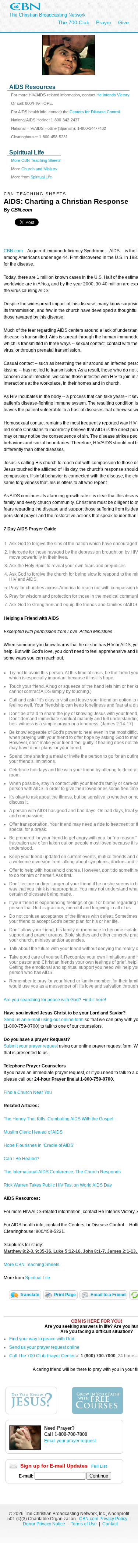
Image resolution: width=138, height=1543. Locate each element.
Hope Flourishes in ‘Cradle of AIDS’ (39, 1145)
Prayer (104, 22)
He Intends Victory (113, 95)
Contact (110, 1523)
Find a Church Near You (28, 1092)
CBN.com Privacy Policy (103, 1518)
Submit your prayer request (31, 1046)
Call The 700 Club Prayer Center (42, 1355)
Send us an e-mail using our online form (44, 1019)
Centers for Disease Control (95, 112)
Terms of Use (84, 1523)
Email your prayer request (70, 1440)
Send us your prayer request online (44, 1347)
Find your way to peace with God (41, 1338)
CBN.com (13, 250)
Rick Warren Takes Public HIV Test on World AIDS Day (58, 1185)
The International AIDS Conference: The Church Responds (62, 1171)
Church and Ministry (39, 169)
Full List (99, 1466)
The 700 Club (73, 22)
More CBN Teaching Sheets (36, 160)
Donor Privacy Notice (44, 1523)
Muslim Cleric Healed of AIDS (33, 1132)
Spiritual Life (41, 177)
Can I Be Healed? (21, 1158)
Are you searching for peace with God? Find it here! (55, 999)
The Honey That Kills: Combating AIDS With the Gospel (58, 1118)
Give (123, 22)
